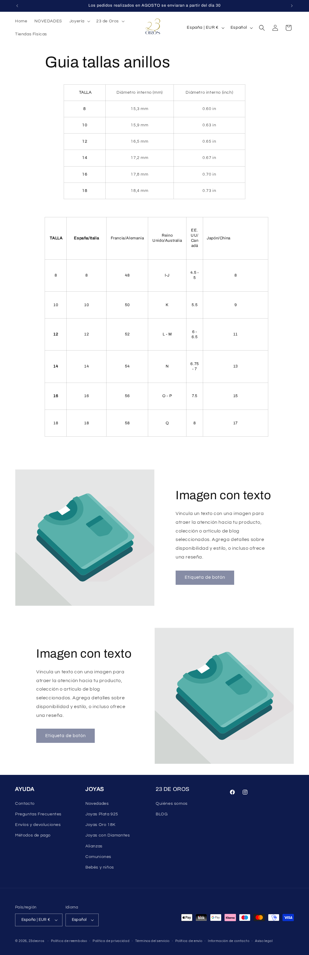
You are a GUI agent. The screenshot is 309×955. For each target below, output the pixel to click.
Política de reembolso (69, 941)
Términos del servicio (152, 941)
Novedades (97, 803)
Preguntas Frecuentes (38, 814)
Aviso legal (264, 941)
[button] (79, 21)
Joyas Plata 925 (101, 814)
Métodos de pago (33, 835)
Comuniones (98, 857)
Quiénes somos (172, 803)
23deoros (36, 941)
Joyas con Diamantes (107, 835)
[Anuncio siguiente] (291, 5)
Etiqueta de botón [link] (205, 577)
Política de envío (188, 941)
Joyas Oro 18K (100, 825)
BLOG (161, 814)
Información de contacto (228, 941)
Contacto (25, 803)
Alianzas (94, 846)
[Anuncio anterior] (17, 5)
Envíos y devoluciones (38, 825)
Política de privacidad (111, 941)
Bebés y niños (99, 867)
